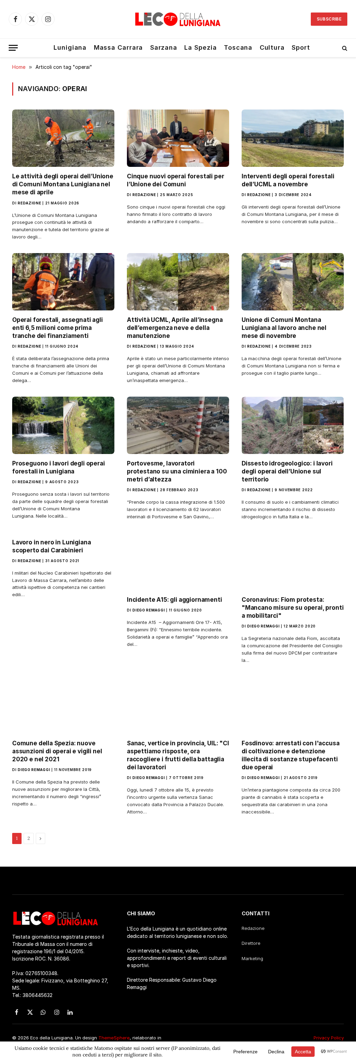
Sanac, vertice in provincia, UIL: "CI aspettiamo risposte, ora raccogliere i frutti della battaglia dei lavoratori (178, 755)
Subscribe (329, 19)
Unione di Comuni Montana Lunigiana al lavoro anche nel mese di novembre (284, 327)
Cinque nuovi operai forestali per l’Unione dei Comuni (175, 180)
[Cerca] (344, 48)
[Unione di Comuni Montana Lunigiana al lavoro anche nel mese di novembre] (293, 281)
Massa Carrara (118, 47)
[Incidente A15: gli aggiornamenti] (178, 561)
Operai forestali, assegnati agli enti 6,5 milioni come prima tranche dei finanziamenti (57, 327)
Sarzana (163, 47)
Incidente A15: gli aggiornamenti (174, 599)
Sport (301, 47)
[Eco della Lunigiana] (178, 19)
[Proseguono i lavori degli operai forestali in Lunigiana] (63, 425)
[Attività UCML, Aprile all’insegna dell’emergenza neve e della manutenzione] (178, 281)
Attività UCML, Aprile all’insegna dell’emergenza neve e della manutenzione (174, 327)
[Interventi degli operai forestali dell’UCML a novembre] (293, 138)
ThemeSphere (114, 1037)
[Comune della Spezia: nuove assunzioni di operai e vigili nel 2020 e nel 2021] (63, 705)
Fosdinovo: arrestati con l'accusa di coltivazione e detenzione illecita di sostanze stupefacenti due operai (290, 755)
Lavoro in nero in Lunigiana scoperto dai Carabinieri (51, 546)
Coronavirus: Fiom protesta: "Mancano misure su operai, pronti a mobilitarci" (292, 607)
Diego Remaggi (148, 610)
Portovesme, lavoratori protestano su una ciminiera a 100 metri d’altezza (177, 471)
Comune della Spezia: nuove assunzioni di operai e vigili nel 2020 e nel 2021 (57, 751)
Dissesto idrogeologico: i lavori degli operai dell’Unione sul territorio (287, 471)
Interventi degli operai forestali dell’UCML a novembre (288, 180)
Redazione (29, 203)
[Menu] (13, 48)
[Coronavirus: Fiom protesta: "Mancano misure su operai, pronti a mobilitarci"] (293, 561)
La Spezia (200, 47)
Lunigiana (70, 47)
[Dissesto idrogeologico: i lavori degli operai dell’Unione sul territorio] (293, 425)
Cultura (272, 47)
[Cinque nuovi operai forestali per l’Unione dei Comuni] (178, 138)
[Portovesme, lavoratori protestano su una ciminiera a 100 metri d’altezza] (178, 425)
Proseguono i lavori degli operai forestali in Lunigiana (58, 467)
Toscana (238, 47)
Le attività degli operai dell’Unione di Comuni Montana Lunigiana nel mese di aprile (62, 184)
